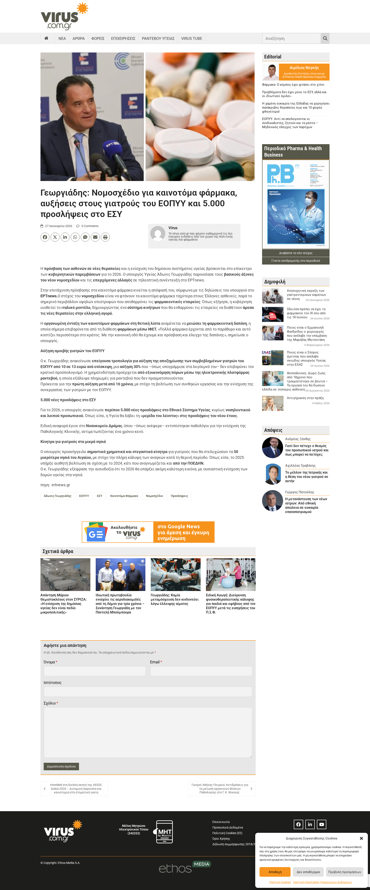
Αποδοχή (275, 872)
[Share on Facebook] (44, 237)
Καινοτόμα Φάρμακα (124, 496)
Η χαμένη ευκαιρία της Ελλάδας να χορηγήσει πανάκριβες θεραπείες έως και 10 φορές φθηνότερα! (296, 108)
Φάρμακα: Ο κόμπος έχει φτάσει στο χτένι (293, 85)
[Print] (105, 237)
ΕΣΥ (99, 496)
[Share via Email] (95, 237)
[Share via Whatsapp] (75, 237)
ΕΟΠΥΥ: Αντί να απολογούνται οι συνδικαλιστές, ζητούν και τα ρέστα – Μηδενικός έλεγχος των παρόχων (290, 123)
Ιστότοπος (53, 682)
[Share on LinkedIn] (65, 237)
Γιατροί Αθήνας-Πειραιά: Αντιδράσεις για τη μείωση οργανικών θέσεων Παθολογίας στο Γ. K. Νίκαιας (220, 788)
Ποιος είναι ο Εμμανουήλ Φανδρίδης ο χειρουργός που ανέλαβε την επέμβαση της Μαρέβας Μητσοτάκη (307, 334)
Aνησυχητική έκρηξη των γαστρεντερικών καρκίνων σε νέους (306, 295)
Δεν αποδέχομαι (308, 872)
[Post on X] (55, 237)
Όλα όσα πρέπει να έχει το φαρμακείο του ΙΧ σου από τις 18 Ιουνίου (306, 313)
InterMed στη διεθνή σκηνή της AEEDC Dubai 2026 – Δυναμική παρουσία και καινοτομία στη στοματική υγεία (76, 788)
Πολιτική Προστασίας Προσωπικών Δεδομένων (322, 882)
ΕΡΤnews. (49, 296)
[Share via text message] (85, 237)
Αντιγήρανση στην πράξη (305, 398)
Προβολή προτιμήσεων (344, 872)
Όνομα (50, 662)
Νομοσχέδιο (154, 496)
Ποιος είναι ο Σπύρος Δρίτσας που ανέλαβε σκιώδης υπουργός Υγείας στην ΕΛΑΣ (306, 358)
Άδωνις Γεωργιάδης (57, 496)
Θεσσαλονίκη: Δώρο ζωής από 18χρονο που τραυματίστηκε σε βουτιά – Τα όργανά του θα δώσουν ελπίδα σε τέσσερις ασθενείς (295, 381)
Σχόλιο (51, 703)
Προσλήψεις (179, 496)
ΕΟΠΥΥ (84, 496)
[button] (361, 838)
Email (156, 662)
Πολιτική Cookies (280, 882)
